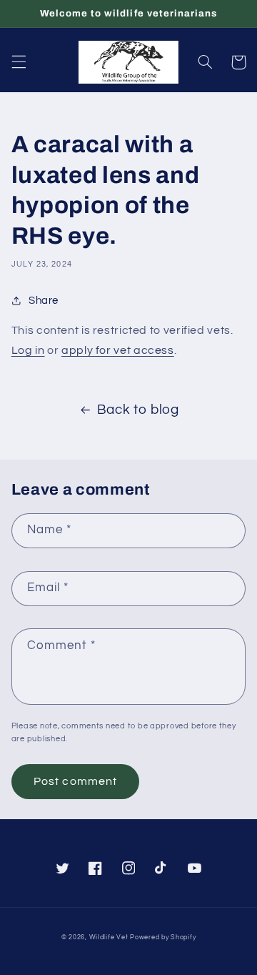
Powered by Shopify (163, 937)
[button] (18, 62)
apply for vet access (117, 350)
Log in (28, 350)
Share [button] (44, 300)
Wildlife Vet (108, 937)
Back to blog (138, 410)
